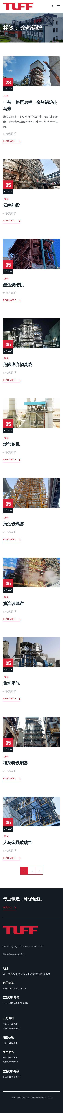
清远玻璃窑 (13, 523)
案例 (6, 199)
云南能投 (11, 205)
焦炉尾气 (11, 683)
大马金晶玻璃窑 (17, 842)
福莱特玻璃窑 (15, 762)
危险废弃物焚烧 (17, 364)
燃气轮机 (11, 444)
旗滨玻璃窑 (13, 603)
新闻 (6, 96)
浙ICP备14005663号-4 (14, 954)
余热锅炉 (10, 133)
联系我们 (7, 907)
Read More (9, 141)
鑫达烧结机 (13, 284)
